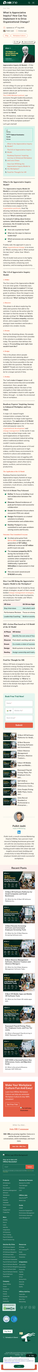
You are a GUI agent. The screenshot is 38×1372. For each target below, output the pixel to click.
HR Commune (23, 1249)
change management (11, 431)
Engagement (6, 1210)
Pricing (5, 1291)
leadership (6, 1301)
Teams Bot (22, 1294)
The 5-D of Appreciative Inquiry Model (19, 151)
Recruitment (6, 1188)
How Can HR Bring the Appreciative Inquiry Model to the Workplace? (18, 166)
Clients (5, 1294)
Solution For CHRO (24, 1183)
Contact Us (6, 1296)
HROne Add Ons (24, 1291)
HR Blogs (21, 1247)
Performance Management (26, 1213)
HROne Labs (23, 1195)
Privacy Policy (16, 1362)
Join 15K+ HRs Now (19, 1146)
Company (6, 1281)
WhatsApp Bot (23, 1296)
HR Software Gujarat (9, 1247)
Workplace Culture (19, 35)
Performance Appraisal (25, 1215)
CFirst (21, 1277)
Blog (8, 8)
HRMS (21, 1208)
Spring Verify (22, 1279)
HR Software (6, 1183)
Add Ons (5, 1227)
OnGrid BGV (22, 1267)
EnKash (21, 1274)
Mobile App (22, 1200)
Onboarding (22, 1301)
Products (6, 1180)
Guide (21, 1205)
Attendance (6, 1195)
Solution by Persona (26, 1180)
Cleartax (21, 1284)
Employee (22, 1188)
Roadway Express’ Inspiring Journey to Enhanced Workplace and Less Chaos (19, 158)
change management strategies (21, 593)
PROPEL (5, 1220)
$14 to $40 (12, 540)
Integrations (6, 1229)
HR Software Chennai (9, 1257)
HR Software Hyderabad (10, 1259)
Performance (6, 1205)
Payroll (5, 1197)
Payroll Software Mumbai (10, 1264)
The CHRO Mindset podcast (13, 95)
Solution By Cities (9, 1244)
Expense (5, 1200)
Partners (5, 1299)
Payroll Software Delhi (9, 1269)
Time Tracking (7, 1234)
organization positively (12, 208)
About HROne (7, 1284)
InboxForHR (23, 1198)
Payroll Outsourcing (9, 1239)
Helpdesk (5, 1202)
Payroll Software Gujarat (10, 1262)
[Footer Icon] (21, 1308)
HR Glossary (22, 1254)
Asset (4, 1207)
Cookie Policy (7, 1362)
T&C (22, 1354)
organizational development (14, 428)
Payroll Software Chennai (10, 1271)
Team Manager (23, 1185)
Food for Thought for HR (16, 172)
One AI (5, 1222)
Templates (22, 1257)
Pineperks (22, 1269)
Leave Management (24, 1218)
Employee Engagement (25, 1210)
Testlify (21, 1272)
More (4, 1217)
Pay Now (7, 1331)
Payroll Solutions (8, 1237)
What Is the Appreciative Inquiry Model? (19, 145)
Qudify (21, 1286)
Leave (4, 1225)
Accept (19, 1366)
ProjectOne (6, 1212)
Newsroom (6, 1289)
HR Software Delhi (8, 1254)
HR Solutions (6, 1232)
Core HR (5, 1185)
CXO (20, 1190)
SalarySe (21, 1282)
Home (4, 8)
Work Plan (22, 1299)
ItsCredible (22, 1264)
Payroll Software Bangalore (11, 1267)
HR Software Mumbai (9, 1249)
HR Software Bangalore (9, 1252)
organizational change (16, 247)
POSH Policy (17, 1354)
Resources (22, 1244)
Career (5, 1286)
